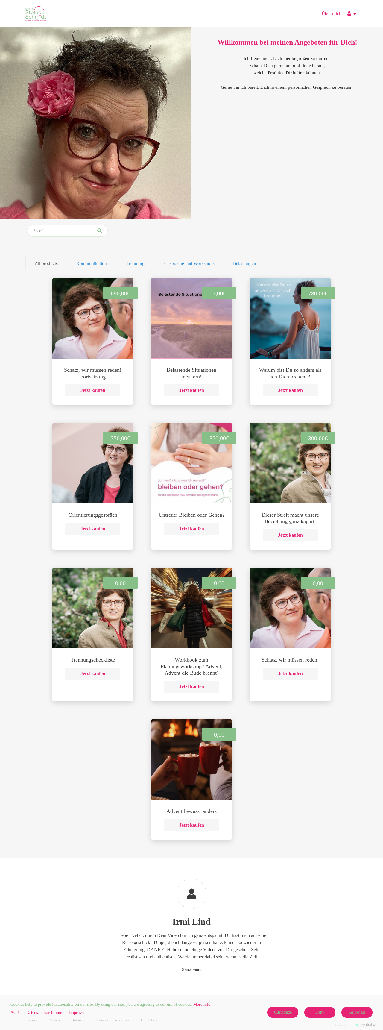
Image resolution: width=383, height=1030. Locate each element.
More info (201, 1004)
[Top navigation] (351, 14)
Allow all (357, 1012)
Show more (191, 969)
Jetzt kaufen (92, 390)
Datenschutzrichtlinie (44, 1012)
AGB (14, 1012)
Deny (319, 1012)
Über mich (331, 13)
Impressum (78, 1012)
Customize (283, 1012)
